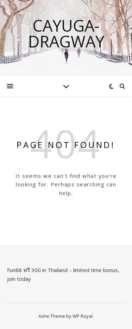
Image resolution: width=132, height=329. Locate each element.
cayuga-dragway (66, 33)
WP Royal (83, 316)
